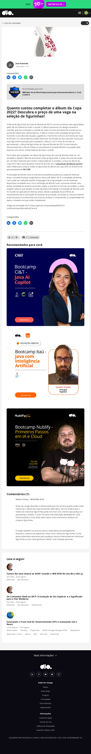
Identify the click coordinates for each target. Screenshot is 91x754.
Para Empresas (45, 703)
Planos (45, 687)
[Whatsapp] (25, 77)
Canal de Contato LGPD (45, 730)
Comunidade (45, 699)
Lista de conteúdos (12, 23)
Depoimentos (45, 707)
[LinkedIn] (8, 77)
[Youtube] (45, 674)
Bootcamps (45, 691)
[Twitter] (20, 77)
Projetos (45, 695)
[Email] (31, 77)
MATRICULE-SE (55, 4)
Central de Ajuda (45, 718)
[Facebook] (14, 77)
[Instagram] (58, 674)
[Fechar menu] (79, 13)
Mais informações (44, 655)
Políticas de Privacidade (45, 726)
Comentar (34, 237)
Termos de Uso (46, 722)
